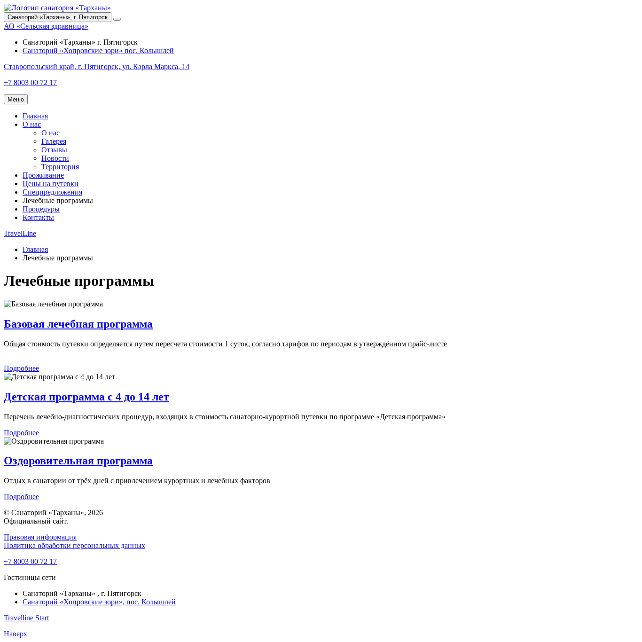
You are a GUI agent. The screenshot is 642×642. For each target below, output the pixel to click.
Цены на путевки (50, 184)
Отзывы (54, 150)
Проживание (43, 175)
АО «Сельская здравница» (46, 26)
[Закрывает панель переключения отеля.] (117, 19)
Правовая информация (40, 537)
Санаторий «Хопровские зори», (99, 602)
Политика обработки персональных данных (74, 545)
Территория (60, 167)
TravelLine (20, 233)
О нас (32, 124)
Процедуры (41, 209)
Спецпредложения (52, 192)
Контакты (38, 217)
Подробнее (21, 368)
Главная (35, 116)
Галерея (53, 141)
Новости (55, 158)
